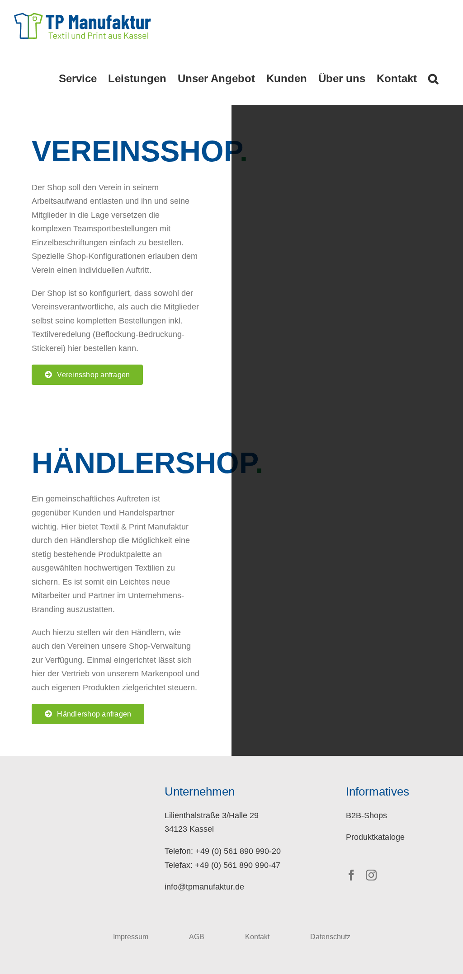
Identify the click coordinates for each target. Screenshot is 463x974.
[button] (433, 78)
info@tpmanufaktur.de (204, 886)
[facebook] (351, 875)
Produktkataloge (375, 837)
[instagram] (371, 875)
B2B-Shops (366, 815)
